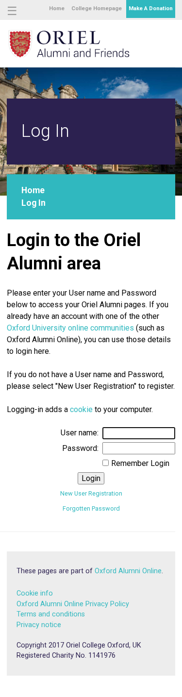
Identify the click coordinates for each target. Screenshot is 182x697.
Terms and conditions (51, 614)
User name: (80, 432)
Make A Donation (151, 8)
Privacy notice (39, 625)
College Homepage (96, 8)
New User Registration (91, 493)
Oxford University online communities (70, 327)
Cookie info (35, 593)
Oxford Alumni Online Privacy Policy (73, 604)
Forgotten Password (91, 508)
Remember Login (140, 463)
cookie (81, 409)
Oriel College (69, 42)
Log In (33, 203)
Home (57, 8)
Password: (80, 448)
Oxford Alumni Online (128, 571)
